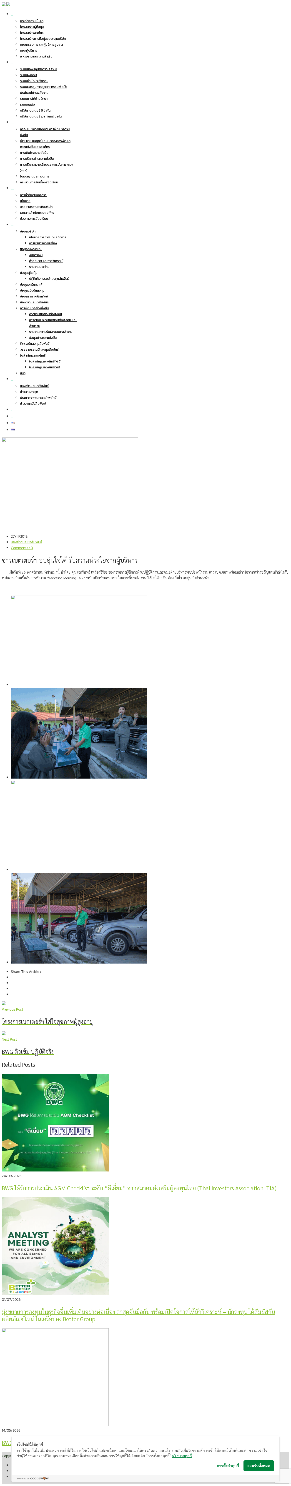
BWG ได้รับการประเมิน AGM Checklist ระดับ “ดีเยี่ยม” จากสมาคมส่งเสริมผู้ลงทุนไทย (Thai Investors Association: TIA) (139, 1188)
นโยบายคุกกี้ (182, 1456)
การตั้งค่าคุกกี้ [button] (228, 1465)
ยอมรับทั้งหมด (258, 1465)
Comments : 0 (22, 547)
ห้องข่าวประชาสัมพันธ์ (26, 542)
